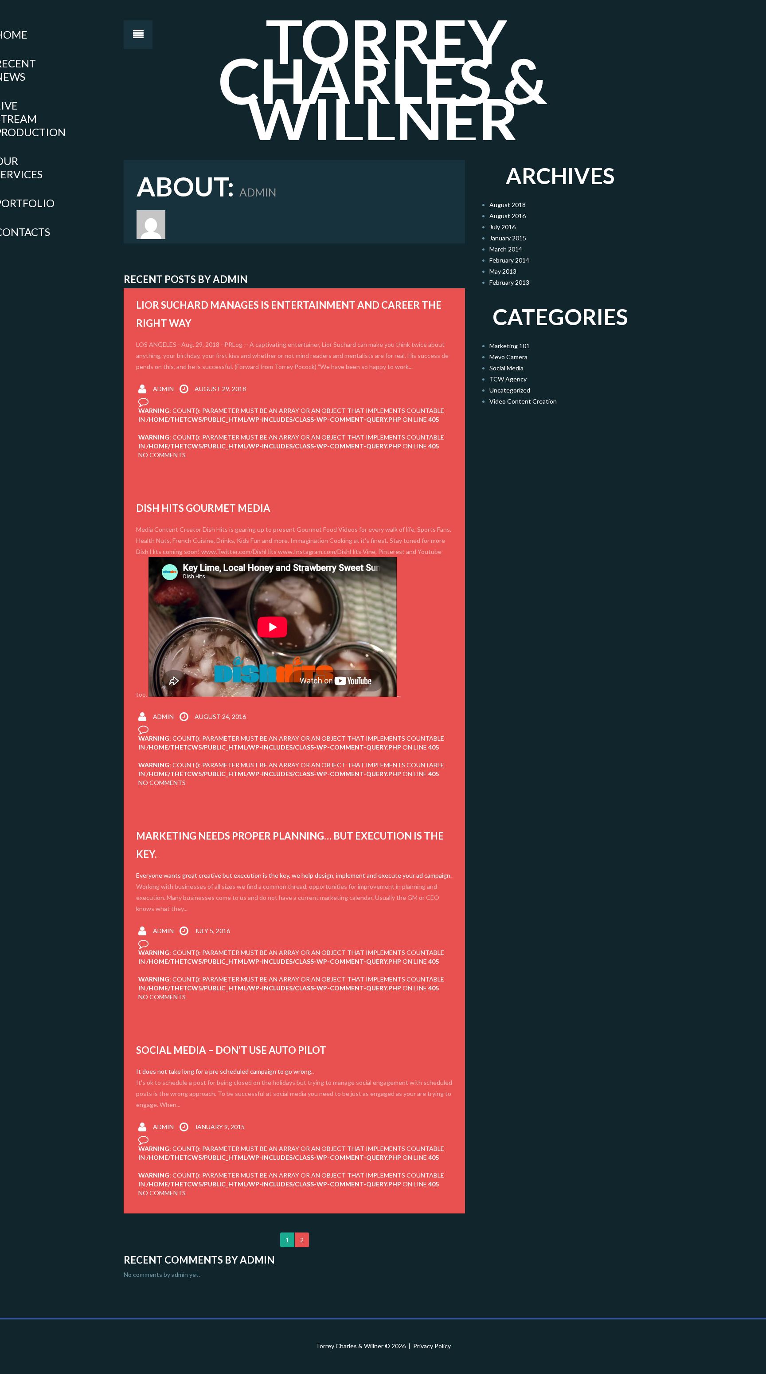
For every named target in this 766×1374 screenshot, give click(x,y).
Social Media (506, 368)
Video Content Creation (523, 401)
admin (163, 389)
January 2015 (507, 238)
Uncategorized (509, 390)
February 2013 (509, 282)
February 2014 (509, 260)
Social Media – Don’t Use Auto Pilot (231, 1050)
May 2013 (502, 271)
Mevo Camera (508, 357)
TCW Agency (508, 379)
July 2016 (502, 227)
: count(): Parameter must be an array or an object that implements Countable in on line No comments (291, 446)
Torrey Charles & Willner (349, 1346)
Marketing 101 (509, 345)
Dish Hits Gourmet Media (203, 508)
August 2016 (507, 216)
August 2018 (507, 204)
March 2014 (505, 249)
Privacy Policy (432, 1346)
